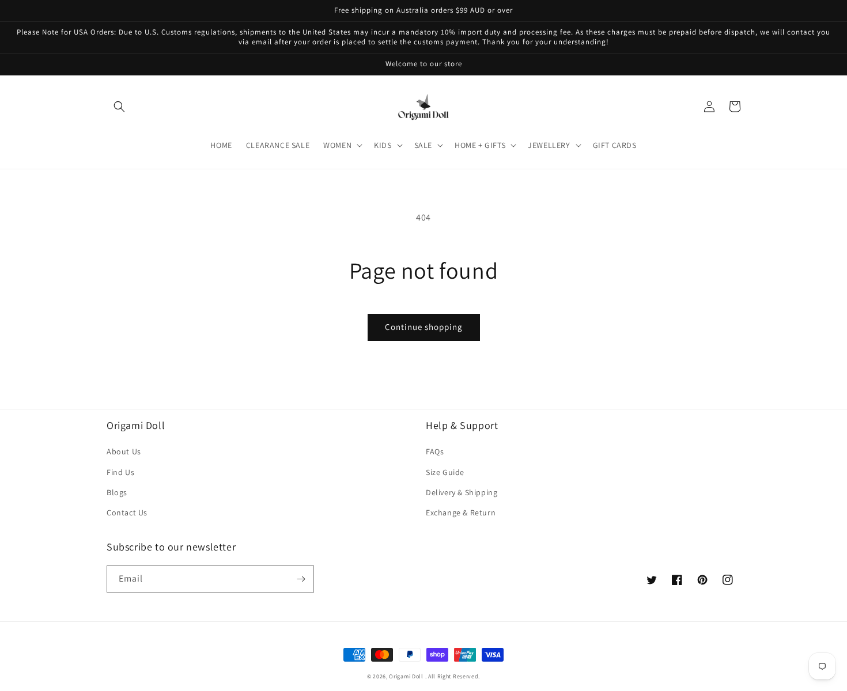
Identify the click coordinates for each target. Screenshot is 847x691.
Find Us (120, 472)
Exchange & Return (461, 512)
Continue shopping (424, 326)
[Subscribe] (300, 579)
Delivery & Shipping (461, 492)
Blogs (117, 492)
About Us (124, 451)
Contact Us (127, 512)
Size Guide (445, 472)
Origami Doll (407, 676)
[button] (119, 106)
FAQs (435, 451)
